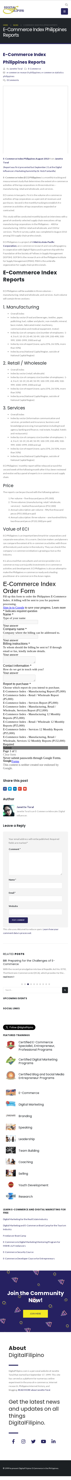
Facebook (5, 789)
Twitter (10, 789)
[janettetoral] (13, 1441)
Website (13, 906)
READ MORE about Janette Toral (34, 1389)
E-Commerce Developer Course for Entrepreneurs (29, 1258)
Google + (20, 789)
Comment (15, 849)
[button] (21, 984)
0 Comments (13, 80)
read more (8, 976)
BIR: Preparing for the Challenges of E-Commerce (29, 962)
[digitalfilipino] (43, 1441)
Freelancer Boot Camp (14, 1235)
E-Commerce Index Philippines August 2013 (26, 158)
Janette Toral (16, 68)
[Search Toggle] (66, 5)
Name (12, 879)
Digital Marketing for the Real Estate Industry (25, 1219)
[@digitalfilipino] (23, 1441)
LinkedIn (15, 789)
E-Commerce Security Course (18, 1252)
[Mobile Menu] (64, 11)
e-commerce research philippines (24, 72)
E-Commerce (34, 68)
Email (25, 789)
